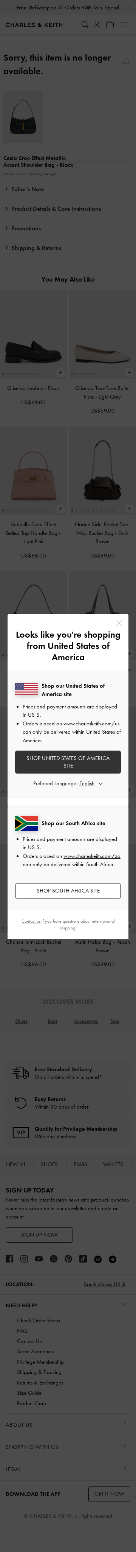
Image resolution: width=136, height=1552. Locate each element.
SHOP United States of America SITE (68, 762)
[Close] (119, 623)
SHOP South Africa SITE (68, 890)
